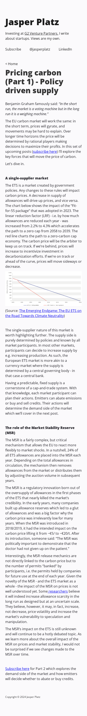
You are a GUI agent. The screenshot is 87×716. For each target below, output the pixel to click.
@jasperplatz (40, 49)
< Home (11, 63)
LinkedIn (65, 49)
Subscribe (13, 49)
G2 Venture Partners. (41, 33)
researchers (58, 591)
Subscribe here (17, 668)
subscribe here (45, 151)
